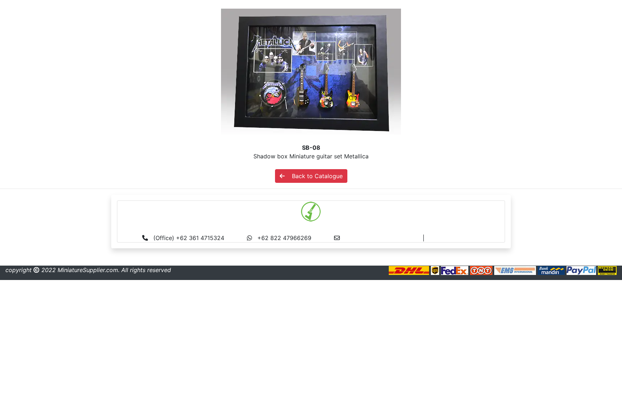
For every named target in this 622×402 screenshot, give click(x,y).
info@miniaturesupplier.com (384, 237)
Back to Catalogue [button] (314, 176)
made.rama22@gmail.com (461, 237)
